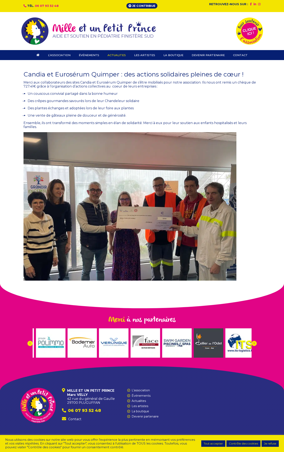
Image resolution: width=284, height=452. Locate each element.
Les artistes (140, 406)
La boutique (140, 411)
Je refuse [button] (270, 443)
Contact (74, 419)
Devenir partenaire (145, 416)
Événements (141, 396)
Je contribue (143, 6)
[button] (254, 343)
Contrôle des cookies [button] (243, 443)
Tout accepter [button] (213, 443)
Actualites (139, 401)
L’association (141, 390)
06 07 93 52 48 (47, 6)
